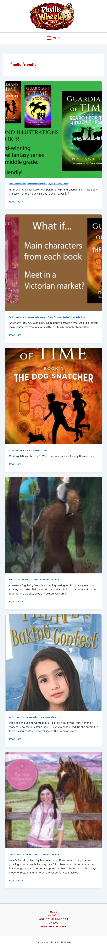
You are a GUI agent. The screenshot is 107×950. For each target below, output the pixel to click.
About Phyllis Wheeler (53, 919)
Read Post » (16, 202)
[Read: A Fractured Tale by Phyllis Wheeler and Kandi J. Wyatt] (53, 262)
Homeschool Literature (37, 184)
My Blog (53, 922)
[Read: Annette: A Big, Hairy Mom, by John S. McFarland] (53, 524)
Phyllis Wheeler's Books (58, 184)
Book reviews (15, 579)
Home (53, 911)
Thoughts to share (77, 317)
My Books (53, 915)
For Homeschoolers (17, 184)
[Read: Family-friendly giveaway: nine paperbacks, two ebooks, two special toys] (53, 395)
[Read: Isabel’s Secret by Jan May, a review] (53, 799)
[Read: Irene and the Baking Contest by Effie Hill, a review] (53, 662)
